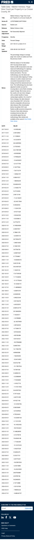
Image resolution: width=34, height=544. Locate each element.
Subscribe (28, 508)
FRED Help (4, 528)
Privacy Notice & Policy (8, 536)
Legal (3, 533)
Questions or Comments (8, 525)
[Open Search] (29, 2)
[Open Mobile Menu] (31, 2)
